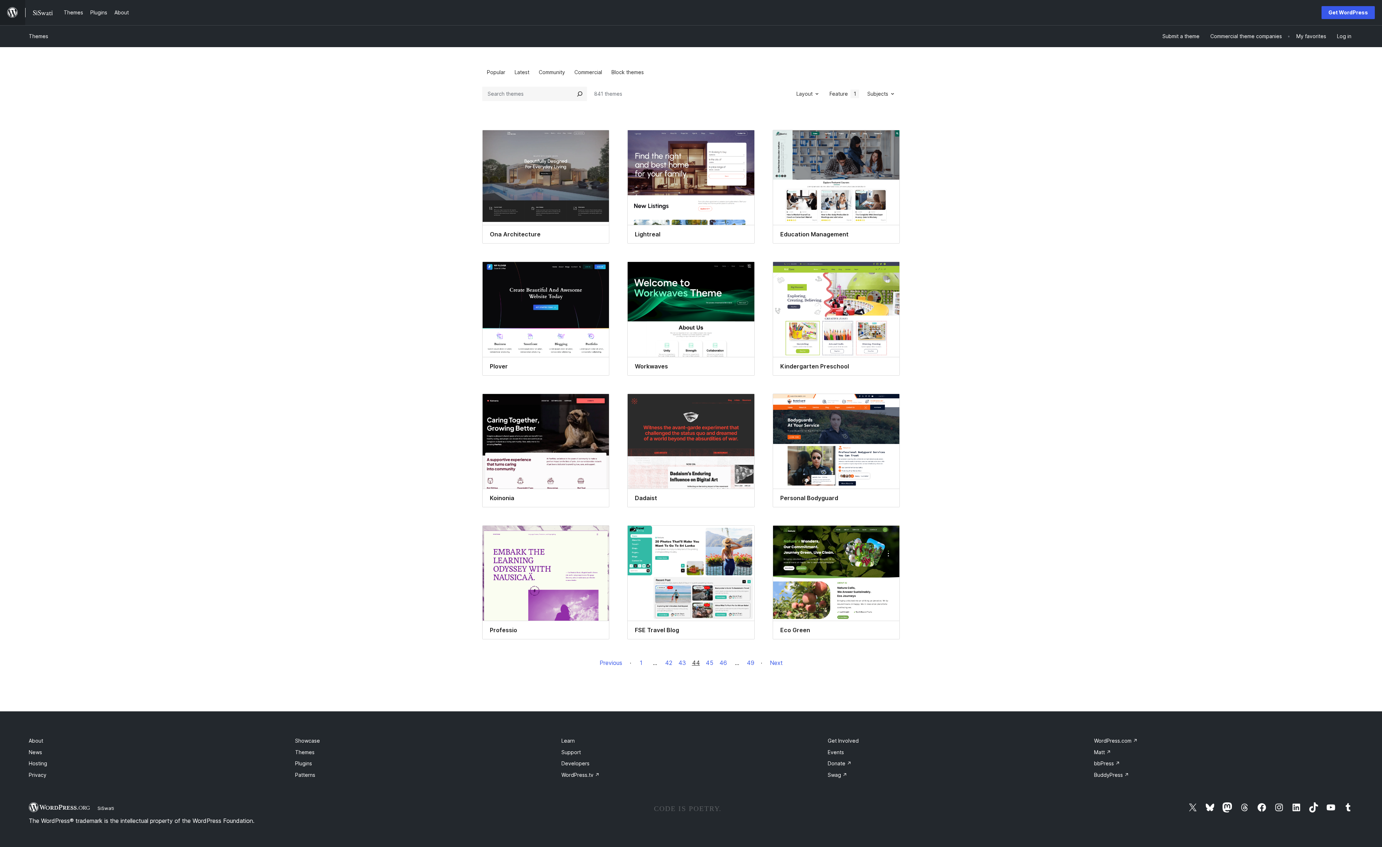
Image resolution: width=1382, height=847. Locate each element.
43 (682, 662)
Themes (38, 36)
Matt (1102, 752)
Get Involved (843, 741)
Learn (568, 741)
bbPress (1107, 763)
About (36, 741)
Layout (804, 94)
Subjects (877, 94)
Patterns (305, 775)
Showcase (307, 741)
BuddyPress (1111, 775)
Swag (837, 775)
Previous (611, 662)
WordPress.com (1116, 741)
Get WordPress (1348, 12)
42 (668, 662)
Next (776, 662)
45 (709, 662)
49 (750, 662)
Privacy (37, 775)
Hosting (38, 763)
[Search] (580, 94)
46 (723, 662)
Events (836, 752)
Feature (843, 94)
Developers (575, 763)
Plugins (303, 763)
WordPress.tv (580, 775)
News (35, 752)
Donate (840, 763)
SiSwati (106, 808)
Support (571, 752)
